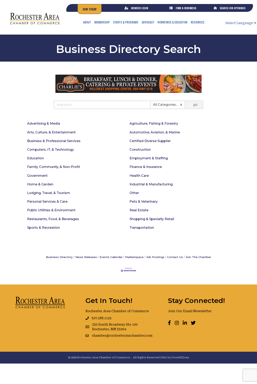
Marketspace (134, 257)
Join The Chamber (198, 257)
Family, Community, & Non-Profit (53, 167)
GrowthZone (180, 357)
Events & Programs (125, 22)
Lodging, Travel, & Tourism (48, 193)
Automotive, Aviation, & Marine (155, 132)
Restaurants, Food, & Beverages (53, 219)
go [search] (195, 105)
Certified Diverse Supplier (150, 141)
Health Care (139, 176)
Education (35, 158)
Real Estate (139, 210)
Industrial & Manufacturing (151, 184)
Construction (140, 149)
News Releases (86, 257)
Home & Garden (40, 184)
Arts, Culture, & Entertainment (51, 132)
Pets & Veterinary (144, 201)
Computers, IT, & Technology (50, 149)
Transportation (142, 228)
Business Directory (59, 257)
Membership (102, 22)
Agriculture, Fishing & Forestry (154, 123)
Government (37, 176)
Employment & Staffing (149, 158)
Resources (197, 22)
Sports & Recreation (43, 228)
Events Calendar (111, 257)
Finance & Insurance (146, 167)
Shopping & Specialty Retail (152, 219)
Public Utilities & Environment (51, 210)
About (87, 22)
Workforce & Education (172, 22)
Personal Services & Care (47, 201)
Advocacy (148, 22)
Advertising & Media (43, 123)
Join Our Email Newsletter (190, 311)
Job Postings (155, 257)
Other (134, 193)
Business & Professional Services (54, 141)
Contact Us (175, 257)
